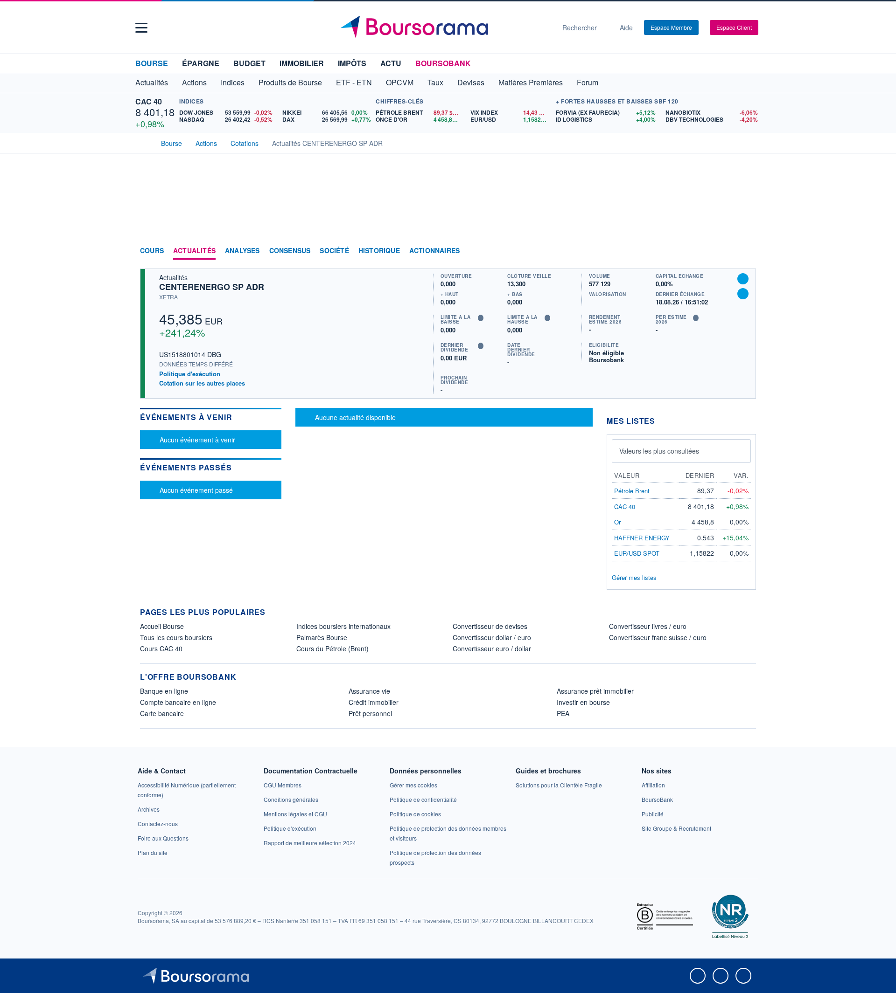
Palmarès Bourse (321, 637)
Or (617, 521)
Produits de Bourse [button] (290, 82)
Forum (587, 82)
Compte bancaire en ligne (178, 702)
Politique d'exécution (189, 373)
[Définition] (480, 318)
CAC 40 (148, 101)
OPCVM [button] (399, 82)
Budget (249, 63)
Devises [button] (470, 82)
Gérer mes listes (634, 577)
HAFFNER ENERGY (642, 537)
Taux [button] (435, 82)
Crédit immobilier (374, 702)
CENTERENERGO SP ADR (211, 287)
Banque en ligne (164, 691)
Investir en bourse (583, 702)
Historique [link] (379, 251)
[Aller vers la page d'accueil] (444, 27)
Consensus (290, 251)
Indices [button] (233, 82)
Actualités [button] (151, 82)
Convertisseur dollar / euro (492, 637)
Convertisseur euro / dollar (492, 648)
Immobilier (302, 63)
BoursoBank (443, 63)
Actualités (194, 251)
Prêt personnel (370, 713)
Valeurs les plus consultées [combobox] (659, 450)
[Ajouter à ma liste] (742, 293)
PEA (563, 713)
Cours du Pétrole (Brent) (332, 648)
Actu (390, 63)
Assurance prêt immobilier (595, 691)
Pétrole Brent (632, 490)
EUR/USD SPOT (636, 553)
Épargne (200, 63)
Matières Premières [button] (530, 82)
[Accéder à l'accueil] (143, 142)
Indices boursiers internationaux (343, 626)
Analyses (242, 251)
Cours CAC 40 (161, 648)
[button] (141, 28)
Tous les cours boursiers (176, 637)
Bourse (151, 63)
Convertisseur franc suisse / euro (658, 637)
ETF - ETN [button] (354, 82)
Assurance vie (369, 691)
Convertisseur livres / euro (647, 626)
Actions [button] (194, 82)
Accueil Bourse (162, 626)
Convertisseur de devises (490, 626)
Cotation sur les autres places (202, 383)
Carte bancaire (162, 713)
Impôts (352, 63)
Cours (152, 251)
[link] (149, 809)
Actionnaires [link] (434, 251)
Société (334, 251)
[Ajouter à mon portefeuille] (742, 278)
